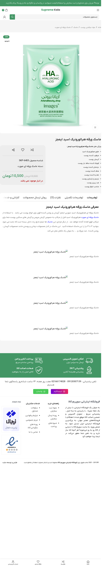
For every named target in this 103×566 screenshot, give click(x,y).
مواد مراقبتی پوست (88, 27)
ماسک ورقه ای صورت (63, 27)
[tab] (92, 198)
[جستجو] (12, 17)
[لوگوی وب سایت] (50, 10)
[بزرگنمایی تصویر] (95, 127)
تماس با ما (33, 432)
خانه (99, 27)
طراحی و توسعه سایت (10, 462)
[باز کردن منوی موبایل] (97, 10)
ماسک (75, 27)
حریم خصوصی (32, 420)
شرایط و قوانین (31, 415)
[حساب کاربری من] (4, 16)
